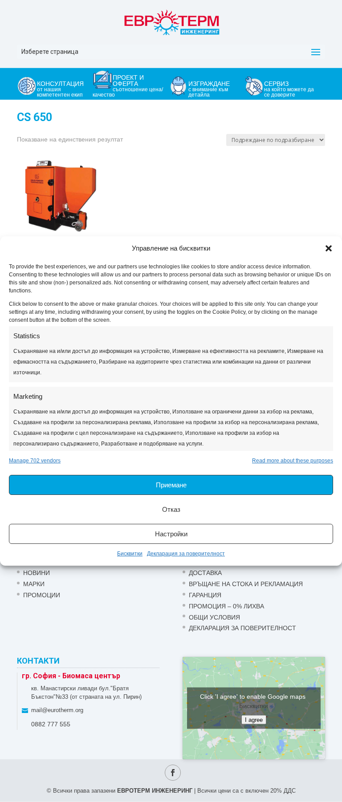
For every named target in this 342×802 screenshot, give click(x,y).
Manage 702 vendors (35, 461)
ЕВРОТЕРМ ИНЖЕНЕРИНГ (154, 790)
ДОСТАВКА (205, 572)
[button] (328, 248)
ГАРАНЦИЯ (205, 595)
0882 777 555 (50, 724)
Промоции (41, 595)
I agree (254, 720)
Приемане (171, 485)
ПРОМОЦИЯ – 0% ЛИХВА (226, 606)
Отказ (171, 509)
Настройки (171, 534)
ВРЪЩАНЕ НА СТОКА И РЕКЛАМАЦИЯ (246, 583)
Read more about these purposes (292, 461)
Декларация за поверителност (186, 554)
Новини (36, 572)
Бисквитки (129, 554)
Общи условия (214, 617)
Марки (34, 583)
